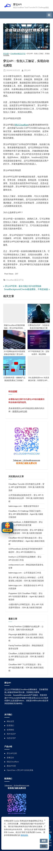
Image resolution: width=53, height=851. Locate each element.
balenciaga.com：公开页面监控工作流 (24, 573)
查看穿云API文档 (19, 411)
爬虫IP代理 (11, 766)
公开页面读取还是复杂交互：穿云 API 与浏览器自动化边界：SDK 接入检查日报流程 (26, 498)
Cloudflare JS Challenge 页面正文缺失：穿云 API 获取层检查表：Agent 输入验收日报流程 (25, 514)
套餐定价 (10, 758)
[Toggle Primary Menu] (49, 14)
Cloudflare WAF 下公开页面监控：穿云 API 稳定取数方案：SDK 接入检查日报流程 (26, 667)
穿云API (17, 4)
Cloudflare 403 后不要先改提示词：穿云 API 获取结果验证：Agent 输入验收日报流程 (26, 541)
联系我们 (10, 726)
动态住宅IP (39, 698)
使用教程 (10, 730)
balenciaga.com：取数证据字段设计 (23, 506)
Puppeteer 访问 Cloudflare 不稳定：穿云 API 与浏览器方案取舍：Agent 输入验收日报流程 (26, 596)
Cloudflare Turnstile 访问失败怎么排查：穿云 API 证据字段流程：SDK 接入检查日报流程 (26, 487)
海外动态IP (11, 734)
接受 (44, 841)
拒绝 (44, 846)
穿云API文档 (12, 753)
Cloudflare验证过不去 (17, 54)
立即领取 (7, 530)
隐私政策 (24, 835)
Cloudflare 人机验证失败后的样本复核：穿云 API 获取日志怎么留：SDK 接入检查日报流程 (26, 656)
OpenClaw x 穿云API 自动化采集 (20, 770)
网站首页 (10, 721)
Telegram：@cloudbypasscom (26, 460)
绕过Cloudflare (21, 125)
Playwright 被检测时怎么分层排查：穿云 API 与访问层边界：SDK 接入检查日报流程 (26, 637)
